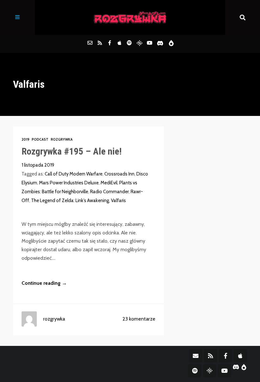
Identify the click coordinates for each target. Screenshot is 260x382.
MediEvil (109, 183)
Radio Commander (109, 191)
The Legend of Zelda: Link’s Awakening (70, 200)
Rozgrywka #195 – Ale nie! (72, 151)
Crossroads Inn (119, 174)
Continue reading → (44, 283)
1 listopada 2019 (38, 165)
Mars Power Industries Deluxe (69, 183)
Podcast (40, 139)
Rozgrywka (62, 139)
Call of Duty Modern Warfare (73, 174)
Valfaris (118, 200)
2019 (25, 139)
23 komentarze (138, 319)
